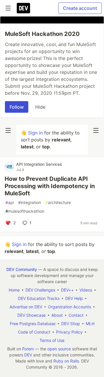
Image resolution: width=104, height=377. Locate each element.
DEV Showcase (31, 315)
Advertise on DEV (26, 306)
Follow (17, 107)
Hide (40, 107)
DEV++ (67, 289)
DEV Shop (70, 323)
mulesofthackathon (24, 211)
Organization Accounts (69, 306)
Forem (28, 348)
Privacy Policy (69, 331)
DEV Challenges (40, 289)
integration (29, 202)
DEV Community (21, 269)
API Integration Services (39, 164)
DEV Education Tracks (39, 298)
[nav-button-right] (96, 130)
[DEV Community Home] (23, 8)
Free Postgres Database (32, 323)
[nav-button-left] (8, 130)
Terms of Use (52, 340)
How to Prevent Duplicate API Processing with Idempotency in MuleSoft (50, 186)
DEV (28, 354)
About (57, 315)
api (9, 202)
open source (59, 348)
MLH (90, 323)
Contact (75, 315)
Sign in (35, 133)
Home (14, 289)
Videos (85, 289)
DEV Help (74, 298)
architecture (58, 202)
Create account (80, 8)
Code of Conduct (34, 331)
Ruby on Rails (66, 360)
